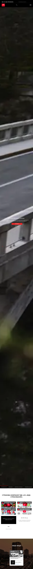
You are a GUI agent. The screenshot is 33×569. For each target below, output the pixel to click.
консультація (17, 226)
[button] (17, 4)
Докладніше (17, 224)
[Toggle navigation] (30, 5)
